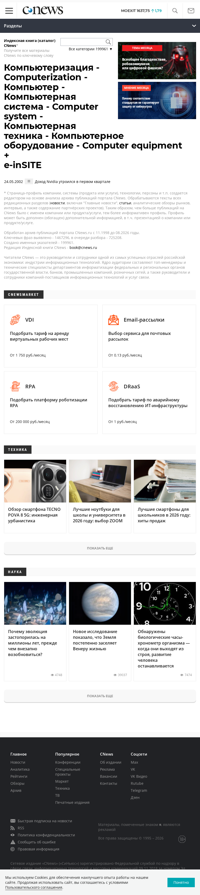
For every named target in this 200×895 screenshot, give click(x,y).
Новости (17, 762)
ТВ (57, 795)
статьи (125, 202)
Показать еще (100, 548)
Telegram (139, 790)
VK (133, 769)
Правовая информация (38, 849)
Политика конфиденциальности (46, 834)
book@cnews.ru (83, 247)
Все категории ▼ (91, 48)
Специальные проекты (67, 772)
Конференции (67, 762)
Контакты (108, 783)
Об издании (110, 762)
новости (57, 202)
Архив (15, 790)
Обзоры (17, 783)
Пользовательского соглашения (33, 887)
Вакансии (108, 776)
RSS (21, 827)
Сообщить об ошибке (37, 841)
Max (134, 762)
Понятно (181, 882)
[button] (175, 11)
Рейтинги (18, 776)
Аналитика (20, 769)
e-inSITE (23, 165)
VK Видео (139, 776)
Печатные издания (72, 802)
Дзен (135, 797)
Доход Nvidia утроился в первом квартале (72, 181)
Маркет (62, 781)
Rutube (137, 783)
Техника (62, 788)
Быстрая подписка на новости (45, 820)
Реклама (107, 769)
